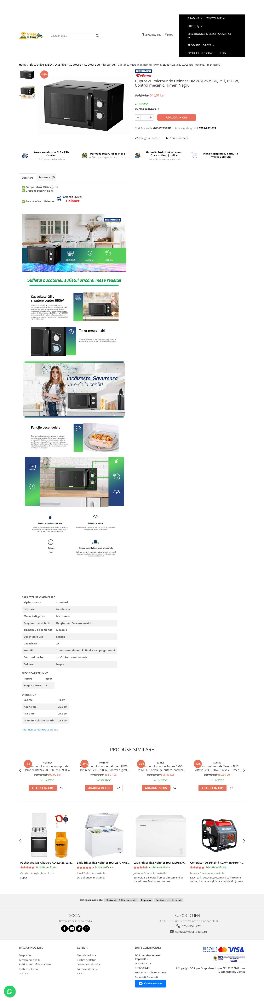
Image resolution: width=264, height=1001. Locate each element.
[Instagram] (86, 928)
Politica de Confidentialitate (35, 964)
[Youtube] (71, 928)
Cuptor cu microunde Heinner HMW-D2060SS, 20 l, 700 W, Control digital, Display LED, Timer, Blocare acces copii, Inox (103, 768)
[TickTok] (79, 928)
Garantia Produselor (88, 964)
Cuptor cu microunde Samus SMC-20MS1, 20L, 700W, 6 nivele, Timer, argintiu (217, 768)
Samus (160, 762)
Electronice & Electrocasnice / (49, 64)
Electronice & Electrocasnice (121, 900)
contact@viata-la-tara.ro (191, 931)
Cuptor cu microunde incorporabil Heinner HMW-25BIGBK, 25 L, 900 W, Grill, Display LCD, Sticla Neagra (47, 768)
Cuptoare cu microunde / (100, 64)
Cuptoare (146, 900)
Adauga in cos (177, 117)
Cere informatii (178, 138)
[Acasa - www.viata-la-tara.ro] (31, 36)
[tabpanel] (83, 105)
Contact (23, 973)
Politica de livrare (28, 969)
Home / (24, 64)
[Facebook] (64, 928)
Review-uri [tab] (46, 177)
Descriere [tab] (27, 177)
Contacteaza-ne (153, 983)
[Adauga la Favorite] (61, 788)
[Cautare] (97, 36)
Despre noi (25, 955)
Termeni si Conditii (29, 960)
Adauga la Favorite (149, 138)
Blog (222, 53)
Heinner (47, 762)
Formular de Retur (87, 969)
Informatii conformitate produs (40, 729)
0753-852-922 (191, 926)
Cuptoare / (76, 64)
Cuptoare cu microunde (169, 900)
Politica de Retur (86, 960)
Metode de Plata (86, 955)
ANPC (80, 973)
